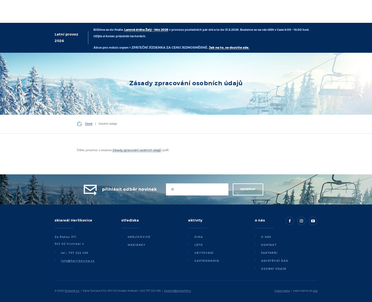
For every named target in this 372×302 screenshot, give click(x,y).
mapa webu (282, 291)
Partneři (269, 253)
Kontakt (269, 245)
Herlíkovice (139, 237)
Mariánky (137, 245)
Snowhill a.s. (72, 291)
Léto (198, 245)
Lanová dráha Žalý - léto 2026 (146, 29)
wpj (315, 291)
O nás (266, 237)
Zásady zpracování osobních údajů (137, 150)
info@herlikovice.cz (78, 261)
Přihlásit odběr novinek (129, 189)
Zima (198, 237)
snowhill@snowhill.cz (177, 291)
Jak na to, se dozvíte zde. (229, 47)
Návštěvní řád (274, 261)
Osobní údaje (273, 269)
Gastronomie (206, 261)
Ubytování (204, 253)
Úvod (88, 123)
